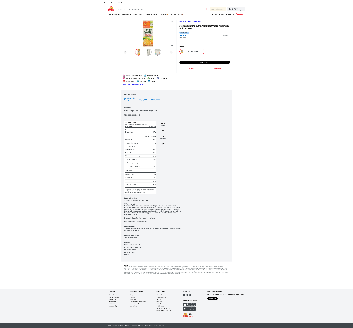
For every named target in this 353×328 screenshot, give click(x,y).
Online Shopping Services (138, 301)
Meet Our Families (113, 297)
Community (111, 304)
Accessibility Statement (137, 325)
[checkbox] (172, 21)
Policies (127, 325)
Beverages (182, 21)
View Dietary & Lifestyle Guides (133, 84)
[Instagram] (187, 295)
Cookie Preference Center (164, 310)
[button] (224, 8)
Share (193, 68)
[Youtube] (190, 295)
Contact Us (133, 306)
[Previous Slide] (125, 52)
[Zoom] (172, 45)
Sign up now (212, 298)
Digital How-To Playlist (163, 308)
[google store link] (189, 310)
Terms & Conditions (159, 325)
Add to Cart (204, 62)
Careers (106, 3)
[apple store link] (189, 306)
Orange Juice (197, 21)
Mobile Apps (160, 306)
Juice (189, 21)
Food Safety (133, 299)
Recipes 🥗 (164, 14)
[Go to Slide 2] (148, 52)
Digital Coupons (138, 14)
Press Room (112, 301)
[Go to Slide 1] (138, 52)
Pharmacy (113, 3)
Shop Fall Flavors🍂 (177, 14)
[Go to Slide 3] (157, 52)
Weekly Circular (161, 297)
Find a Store (160, 295)
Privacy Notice (149, 325)
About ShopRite (113, 295)
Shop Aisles (115, 14)
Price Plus (159, 304)
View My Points (134, 304)
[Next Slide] (171, 52)
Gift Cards (121, 3)
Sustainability (112, 306)
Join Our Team (112, 299)
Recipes (158, 299)
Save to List (218, 68)
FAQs (131, 295)
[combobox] (121, 9)
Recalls (132, 297)
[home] (111, 9)
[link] (218, 14)
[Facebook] (184, 295)
